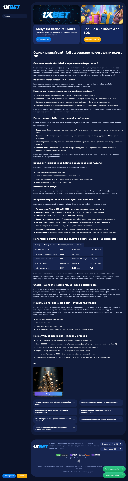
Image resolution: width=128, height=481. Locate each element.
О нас (62, 448)
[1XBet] (11, 7)
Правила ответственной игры (73, 466)
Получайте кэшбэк (92, 39)
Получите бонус (43, 39)
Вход (22, 476)
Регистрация (9, 476)
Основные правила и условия (79, 446)
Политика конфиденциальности (70, 443)
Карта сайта (78, 468)
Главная (7, 16)
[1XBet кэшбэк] (102, 14)
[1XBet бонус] (56, 14)
